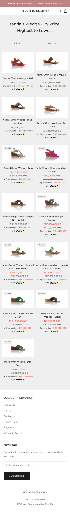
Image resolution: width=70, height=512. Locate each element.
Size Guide (9, 405)
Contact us (9, 416)
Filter (17, 43)
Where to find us (13, 433)
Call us (7, 410)
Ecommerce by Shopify (40, 504)
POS (19, 504)
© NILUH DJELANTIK (35, 499)
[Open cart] (65, 11)
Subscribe (17, 476)
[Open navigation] (4, 11)
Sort (51, 43)
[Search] (59, 11)
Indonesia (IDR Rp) (33, 492)
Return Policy (11, 422)
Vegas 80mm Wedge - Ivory (18, 168)
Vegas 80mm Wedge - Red (18, 78)
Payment (9, 427)
